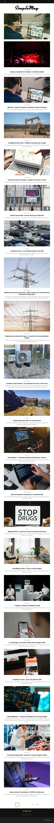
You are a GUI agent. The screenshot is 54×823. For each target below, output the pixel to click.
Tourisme (27, 418)
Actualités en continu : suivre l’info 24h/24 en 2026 (27, 679)
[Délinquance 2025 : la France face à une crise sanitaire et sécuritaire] (27, 514)
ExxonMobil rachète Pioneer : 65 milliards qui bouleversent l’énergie (27, 143)
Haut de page (47, 820)
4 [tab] (45, 25)
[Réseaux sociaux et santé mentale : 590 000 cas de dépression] (27, 774)
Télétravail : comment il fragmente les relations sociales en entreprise (27, 107)
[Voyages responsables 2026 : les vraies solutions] (27, 403)
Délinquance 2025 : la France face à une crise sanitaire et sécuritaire (27, 531)
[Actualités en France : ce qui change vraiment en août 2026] (27, 233)
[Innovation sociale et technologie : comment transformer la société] (27, 162)
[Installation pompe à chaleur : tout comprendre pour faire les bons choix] (27, 361)
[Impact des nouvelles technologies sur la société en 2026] (27, 477)
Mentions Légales (25, 814)
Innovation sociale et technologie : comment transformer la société (27, 180)
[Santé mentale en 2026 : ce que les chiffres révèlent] (27, 551)
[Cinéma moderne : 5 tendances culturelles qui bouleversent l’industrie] (27, 440)
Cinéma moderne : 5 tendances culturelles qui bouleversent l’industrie (27, 457)
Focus (27, 455)
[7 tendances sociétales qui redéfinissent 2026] (27, 588)
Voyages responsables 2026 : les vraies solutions (27, 420)
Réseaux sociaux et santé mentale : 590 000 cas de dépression (27, 792)
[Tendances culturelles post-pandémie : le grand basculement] (27, 54)
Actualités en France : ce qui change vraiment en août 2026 (27, 251)
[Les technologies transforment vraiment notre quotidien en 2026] (27, 625)
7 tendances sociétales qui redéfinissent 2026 (27, 605)
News (27, 248)
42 (32, 804)
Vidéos (31, 814)
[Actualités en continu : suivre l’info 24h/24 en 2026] (27, 662)
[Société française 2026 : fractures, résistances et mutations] (27, 198)
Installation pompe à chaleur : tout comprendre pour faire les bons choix (27, 383)
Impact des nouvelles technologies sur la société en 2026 (27, 494)
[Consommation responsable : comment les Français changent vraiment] (27, 737)
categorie (27, 603)
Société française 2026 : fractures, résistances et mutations (27, 215)
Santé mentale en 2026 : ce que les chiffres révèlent (27, 568)
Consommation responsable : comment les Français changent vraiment (27, 755)
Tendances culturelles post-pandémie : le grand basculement (27, 72)
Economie (27, 20)
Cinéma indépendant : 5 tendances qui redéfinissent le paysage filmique (27, 716)
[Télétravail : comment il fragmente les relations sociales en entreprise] (27, 90)
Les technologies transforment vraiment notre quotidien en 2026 (27, 642)
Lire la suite (27, 30)
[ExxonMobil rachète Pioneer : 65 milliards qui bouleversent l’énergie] (27, 125)
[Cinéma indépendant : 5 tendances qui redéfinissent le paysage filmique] (27, 699)
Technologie (27, 290)
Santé (27, 566)
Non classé (27, 69)
